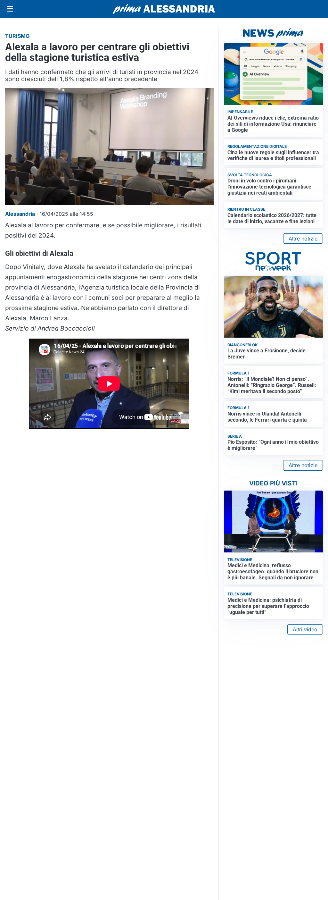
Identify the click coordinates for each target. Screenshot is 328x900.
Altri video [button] (305, 629)
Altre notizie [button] (303, 238)
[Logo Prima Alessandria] (164, 9)
